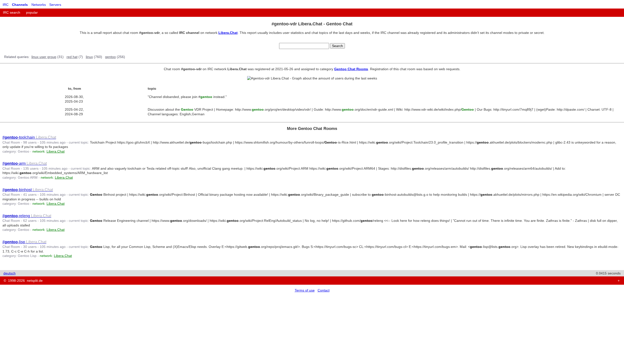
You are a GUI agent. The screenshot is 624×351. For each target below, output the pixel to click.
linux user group (43, 57)
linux (89, 57)
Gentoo (23, 151)
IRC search (11, 12)
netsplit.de (35, 281)
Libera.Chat (228, 33)
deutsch (9, 273)
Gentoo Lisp (27, 256)
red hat (72, 57)
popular (32, 12)
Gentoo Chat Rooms (351, 69)
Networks (38, 5)
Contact (324, 290)
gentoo (110, 57)
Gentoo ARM (28, 177)
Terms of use (305, 290)
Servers (55, 5)
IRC (6, 5)
